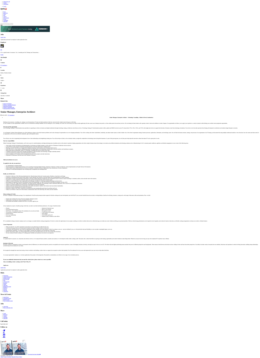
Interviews (5, 13)
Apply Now (3, 37)
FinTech (5, 289)
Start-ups (5, 290)
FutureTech (5, 275)
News (4, 11)
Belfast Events (6, 299)
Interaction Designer (7, 106)
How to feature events (8, 300)
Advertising (5, 4)
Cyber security (6, 281)
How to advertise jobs (8, 307)
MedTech (5, 287)
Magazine (5, 314)
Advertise (5, 317)
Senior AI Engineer (7, 103)
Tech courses (6, 17)
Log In (4, 6)
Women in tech (6, 278)
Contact (5, 2)
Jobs (4, 15)
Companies (5, 20)
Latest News (6, 297)
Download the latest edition (34, 354)
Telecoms (5, 285)
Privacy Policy (19, 356)
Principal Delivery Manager (9, 108)
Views (4, 14)
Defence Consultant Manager (9, 104)
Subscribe (5, 21)
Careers (4, 16)
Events (4, 19)
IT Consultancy (4, 65)
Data (4, 280)
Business (5, 283)
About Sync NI (6, 1)
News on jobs (6, 279)
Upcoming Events (7, 298)
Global (4, 284)
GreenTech (5, 291)
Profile (2, 54)
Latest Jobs (5, 306)
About (4, 313)
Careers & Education (7, 276)
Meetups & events (7, 286)
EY (1, 49)
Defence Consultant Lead (8, 107)
